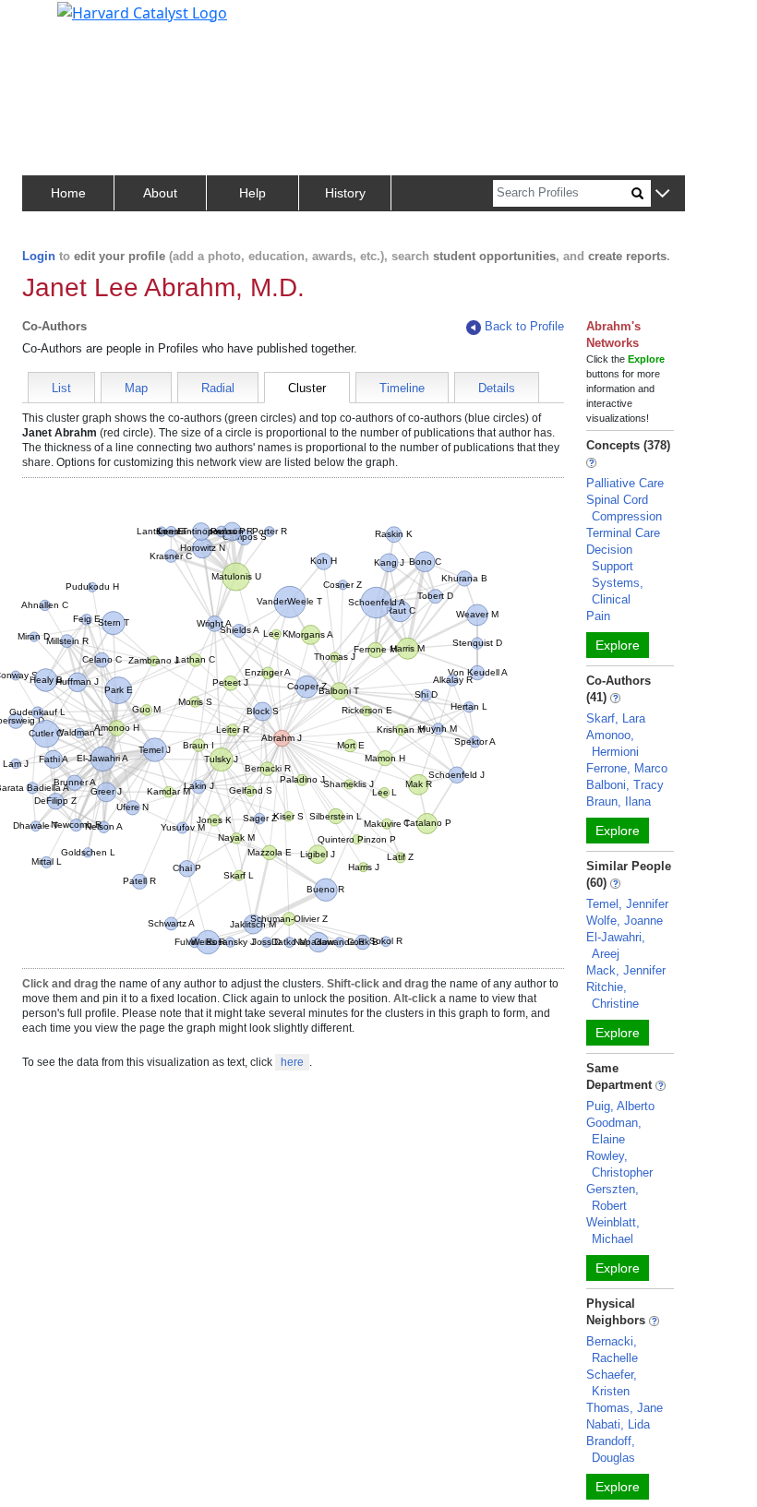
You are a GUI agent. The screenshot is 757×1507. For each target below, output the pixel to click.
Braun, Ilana (618, 801)
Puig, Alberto (620, 1106)
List (61, 388)
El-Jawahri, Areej (615, 945)
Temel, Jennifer (627, 904)
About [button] (160, 192)
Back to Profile (524, 326)
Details (496, 388)
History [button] (345, 192)
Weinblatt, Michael (613, 1230)
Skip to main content (77, 22)
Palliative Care (625, 483)
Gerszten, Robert (612, 1197)
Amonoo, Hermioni (612, 743)
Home (68, 192)
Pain (598, 616)
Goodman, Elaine (614, 1131)
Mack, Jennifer (626, 970)
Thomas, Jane (624, 1408)
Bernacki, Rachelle (612, 1349)
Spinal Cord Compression (624, 508)
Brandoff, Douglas (610, 1449)
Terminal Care (623, 533)
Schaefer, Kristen (611, 1383)
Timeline (402, 388)
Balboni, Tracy (625, 785)
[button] (662, 194)
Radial (217, 388)
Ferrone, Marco (626, 768)
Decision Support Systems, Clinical (614, 574)
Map (136, 388)
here (292, 1062)
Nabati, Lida (618, 1424)
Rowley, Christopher (619, 1164)
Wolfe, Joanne (624, 920)
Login (38, 256)
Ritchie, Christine (612, 995)
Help (252, 192)
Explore (617, 645)
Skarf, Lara (615, 718)
